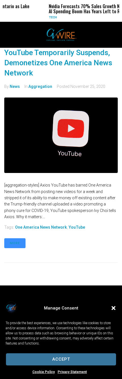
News (15, 86)
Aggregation (40, 86)
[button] (113, 308)
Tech (50, 17)
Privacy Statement (72, 372)
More (15, 243)
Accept (61, 359)
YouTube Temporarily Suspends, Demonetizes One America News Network (58, 62)
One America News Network (41, 227)
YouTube (77, 227)
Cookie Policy (43, 372)
